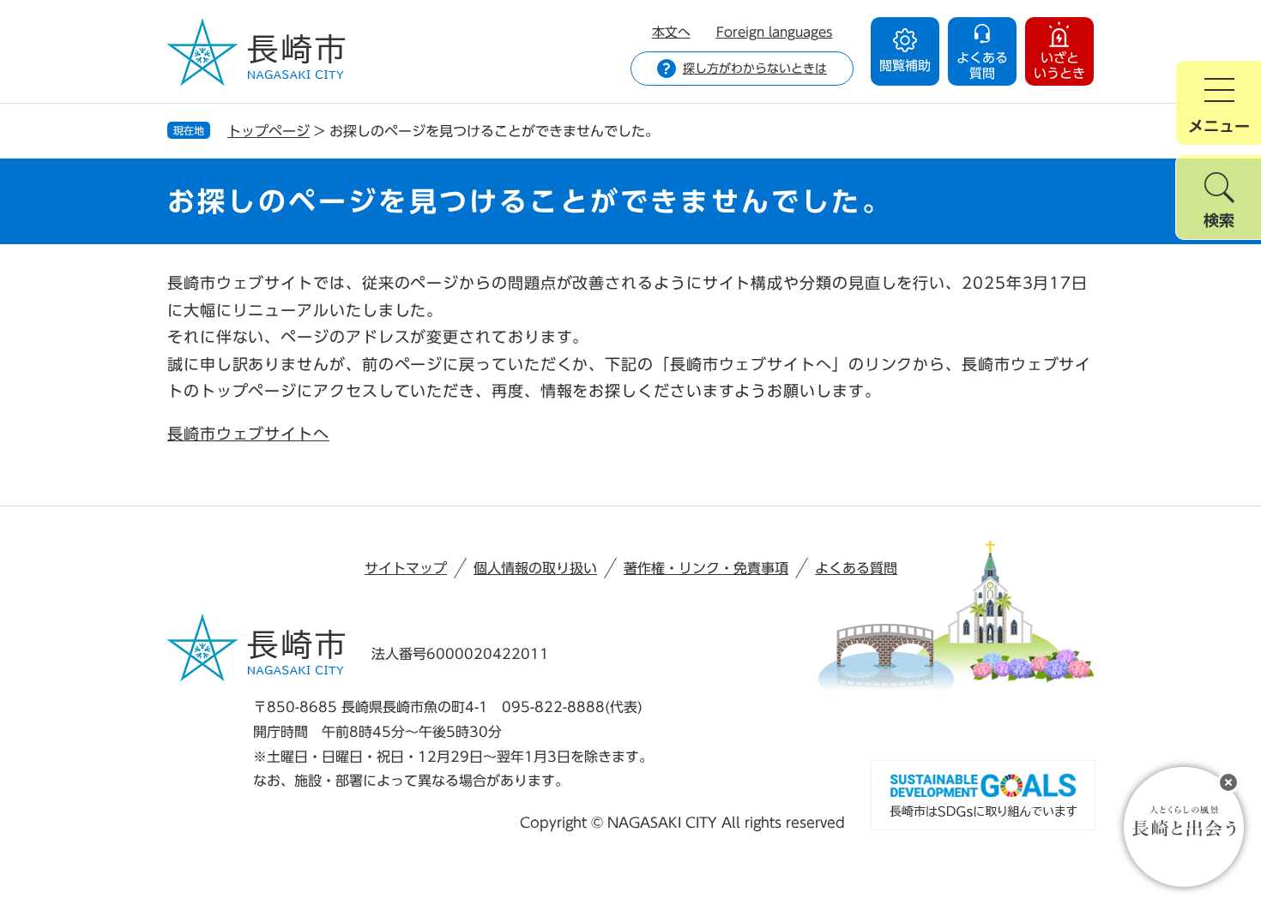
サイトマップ (406, 568)
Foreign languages (774, 32)
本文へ (671, 32)
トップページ (268, 131)
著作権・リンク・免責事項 (706, 568)
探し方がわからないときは (755, 69)
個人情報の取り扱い (535, 568)
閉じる (1228, 782)
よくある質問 (856, 568)
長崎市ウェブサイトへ (248, 433)
